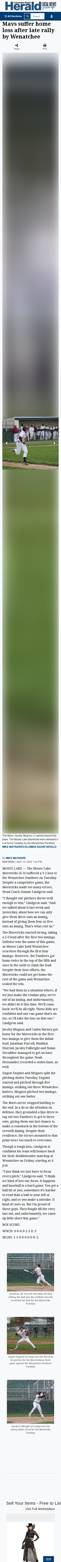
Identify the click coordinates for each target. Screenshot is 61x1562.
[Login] (51, 16)
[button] (6, 443)
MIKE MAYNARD (16, 858)
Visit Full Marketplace (40, 1509)
